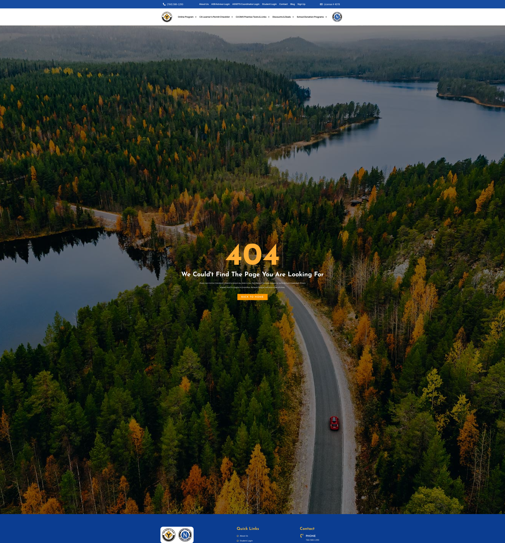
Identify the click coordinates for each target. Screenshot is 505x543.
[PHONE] (302, 536)
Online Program (185, 16)
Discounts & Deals (281, 16)
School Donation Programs (310, 16)
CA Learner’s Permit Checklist (215, 16)
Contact (283, 4)
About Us (204, 4)
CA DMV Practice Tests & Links (251, 16)
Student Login (269, 4)
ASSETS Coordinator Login (245, 4)
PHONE (311, 536)
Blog (292, 4)
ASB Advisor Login (220, 4)
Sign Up (301, 4)
